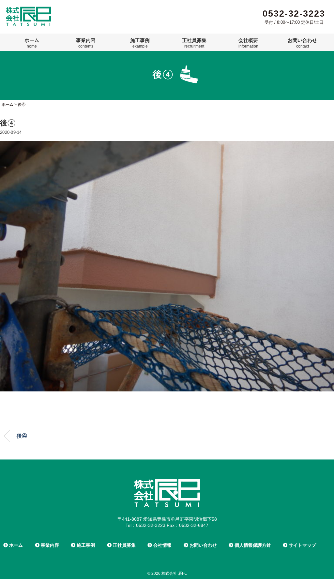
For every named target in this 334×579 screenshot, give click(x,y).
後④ (22, 436)
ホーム (31, 43)
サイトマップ (301, 545)
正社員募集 (194, 43)
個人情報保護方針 (252, 545)
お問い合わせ (302, 43)
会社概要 (248, 43)
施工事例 (140, 43)
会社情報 (162, 545)
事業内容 (86, 43)
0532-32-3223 (294, 14)
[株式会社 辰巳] (28, 9)
